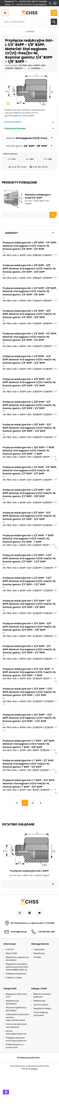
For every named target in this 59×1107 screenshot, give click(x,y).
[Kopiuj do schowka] (26, 61)
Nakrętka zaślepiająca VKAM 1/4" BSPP (38, 196)
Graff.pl (34, 1068)
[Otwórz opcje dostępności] (6, 1092)
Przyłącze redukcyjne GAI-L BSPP (29, 870)
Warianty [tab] (11, 233)
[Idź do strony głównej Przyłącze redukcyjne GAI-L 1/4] (30, 13)
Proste (30, 31)
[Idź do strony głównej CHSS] (29, 901)
